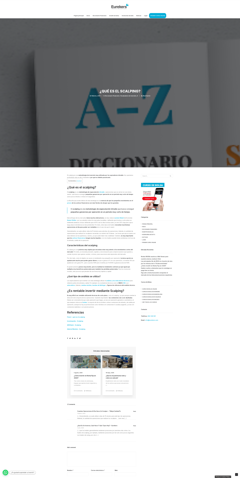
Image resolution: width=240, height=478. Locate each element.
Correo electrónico (98, 470)
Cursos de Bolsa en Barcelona (152, 294)
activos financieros (78, 238)
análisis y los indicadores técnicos (117, 280)
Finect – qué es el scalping (76, 317)
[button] (5, 472)
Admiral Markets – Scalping (76, 329)
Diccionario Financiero (99, 15)
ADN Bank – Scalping (74, 325)
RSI (124, 283)
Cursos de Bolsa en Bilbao (150, 299)
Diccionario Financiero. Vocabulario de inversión (120, 96)
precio (69, 203)
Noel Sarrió (146, 96)
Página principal (79, 15)
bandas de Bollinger (99, 285)
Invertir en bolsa (114, 15)
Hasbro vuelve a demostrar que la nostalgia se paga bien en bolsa (156, 269)
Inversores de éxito (127, 15)
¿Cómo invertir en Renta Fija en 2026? (153, 266)
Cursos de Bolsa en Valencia (151, 297)
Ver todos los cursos (149, 302)
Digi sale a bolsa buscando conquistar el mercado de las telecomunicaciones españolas (156, 274)
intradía (101, 192)
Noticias (138, 15)
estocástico (71, 285)
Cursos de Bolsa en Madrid (151, 291)
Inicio (88, 15)
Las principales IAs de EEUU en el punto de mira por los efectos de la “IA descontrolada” (156, 262)
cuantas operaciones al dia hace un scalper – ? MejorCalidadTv (99, 411)
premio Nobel (119, 218)
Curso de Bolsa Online (149, 289)
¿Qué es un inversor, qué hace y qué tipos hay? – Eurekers (97, 425)
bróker (85, 302)
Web (116, 470)
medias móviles (86, 285)
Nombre (70, 470)
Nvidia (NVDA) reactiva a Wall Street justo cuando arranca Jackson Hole (154, 258)
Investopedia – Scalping (75, 321)
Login (145, 15)
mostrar (79, 181)
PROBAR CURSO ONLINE (157, 15)
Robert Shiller (71, 220)
